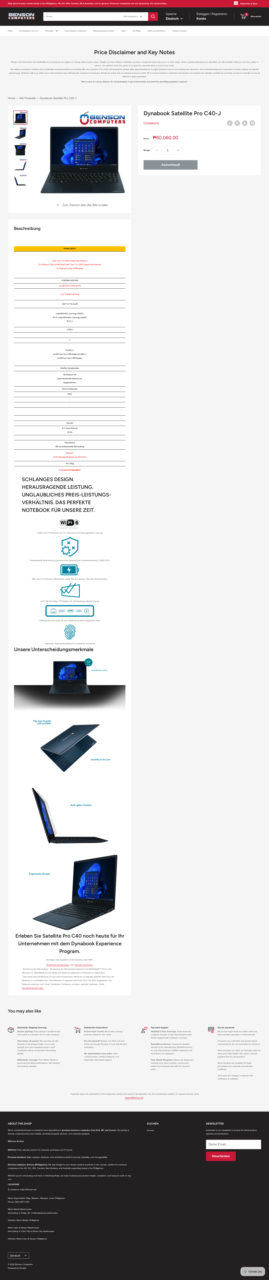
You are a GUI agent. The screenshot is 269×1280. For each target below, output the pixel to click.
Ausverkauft (170, 164)
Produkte (49, 31)
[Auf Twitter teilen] (245, 123)
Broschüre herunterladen (58, 965)
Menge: (147, 150)
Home (11, 98)
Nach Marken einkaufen (75, 31)
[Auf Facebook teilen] (230, 123)
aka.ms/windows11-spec (33, 988)
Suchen (150, 1130)
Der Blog (136, 31)
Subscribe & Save (249, 4)
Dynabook (151, 123)
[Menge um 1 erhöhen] (178, 150)
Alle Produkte (27, 98)
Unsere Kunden (180, 31)
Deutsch (15, 1255)
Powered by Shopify (17, 1268)
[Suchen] (153, 16)
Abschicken (221, 1156)
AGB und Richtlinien (156, 31)
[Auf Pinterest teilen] (237, 123)
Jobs (123, 31)
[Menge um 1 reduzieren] (157, 150)
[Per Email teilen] (252, 123)
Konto (201, 18)
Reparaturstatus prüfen (103, 31)
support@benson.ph (134, 1098)
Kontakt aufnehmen (84, 965)
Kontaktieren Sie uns (28, 31)
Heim (10, 31)
